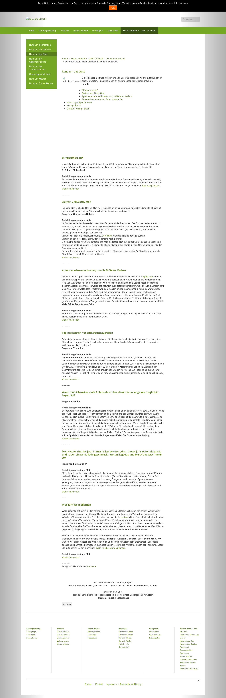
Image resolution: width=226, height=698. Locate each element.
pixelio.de (91, 566)
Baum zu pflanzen (151, 185)
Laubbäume (92, 634)
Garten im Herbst (125, 637)
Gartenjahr (97, 30)
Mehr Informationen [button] (178, 3)
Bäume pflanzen (94, 631)
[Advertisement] (118, 46)
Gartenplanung (31, 637)
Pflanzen (64, 30)
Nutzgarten (112, 30)
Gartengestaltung (47, 30)
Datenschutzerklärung (130, 684)
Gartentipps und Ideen (40, 74)
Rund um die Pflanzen (40, 44)
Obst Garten (154, 631)
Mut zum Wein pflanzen (78, 108)
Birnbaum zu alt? (90, 90)
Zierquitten (106, 235)
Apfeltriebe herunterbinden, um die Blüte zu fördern (107, 96)
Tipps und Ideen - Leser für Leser (139, 30)
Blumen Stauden (63, 637)
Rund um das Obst (116, 58)
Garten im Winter (125, 641)
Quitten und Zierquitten (93, 93)
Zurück (67, 604)
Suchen (88, 684)
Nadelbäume (92, 637)
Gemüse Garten (155, 634)
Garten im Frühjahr (126, 631)
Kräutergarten (154, 637)
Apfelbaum (148, 276)
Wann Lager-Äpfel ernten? (79, 102)
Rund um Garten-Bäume (41, 83)
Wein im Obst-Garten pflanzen (111, 547)
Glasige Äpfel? (74, 105)
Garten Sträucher (63, 634)
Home (31, 30)
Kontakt (99, 684)
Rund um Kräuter (37, 78)
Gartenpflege (31, 631)
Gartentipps (30, 634)
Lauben (124, 517)
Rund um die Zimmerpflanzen (37, 68)
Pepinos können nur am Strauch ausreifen (102, 99)
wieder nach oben (70, 188)
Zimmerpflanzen (63, 644)
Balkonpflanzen (63, 641)
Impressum (111, 684)
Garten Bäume (80, 30)
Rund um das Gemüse (40, 49)
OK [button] (113, 7)
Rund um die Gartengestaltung (37, 60)
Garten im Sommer (126, 634)
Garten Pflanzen (63, 631)
